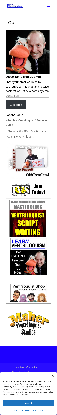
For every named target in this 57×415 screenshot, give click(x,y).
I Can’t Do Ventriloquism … (22, 136)
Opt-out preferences (21, 410)
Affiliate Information (27, 367)
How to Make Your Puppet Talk (26, 130)
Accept (28, 403)
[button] (52, 375)
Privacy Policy (37, 410)
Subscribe (16, 105)
